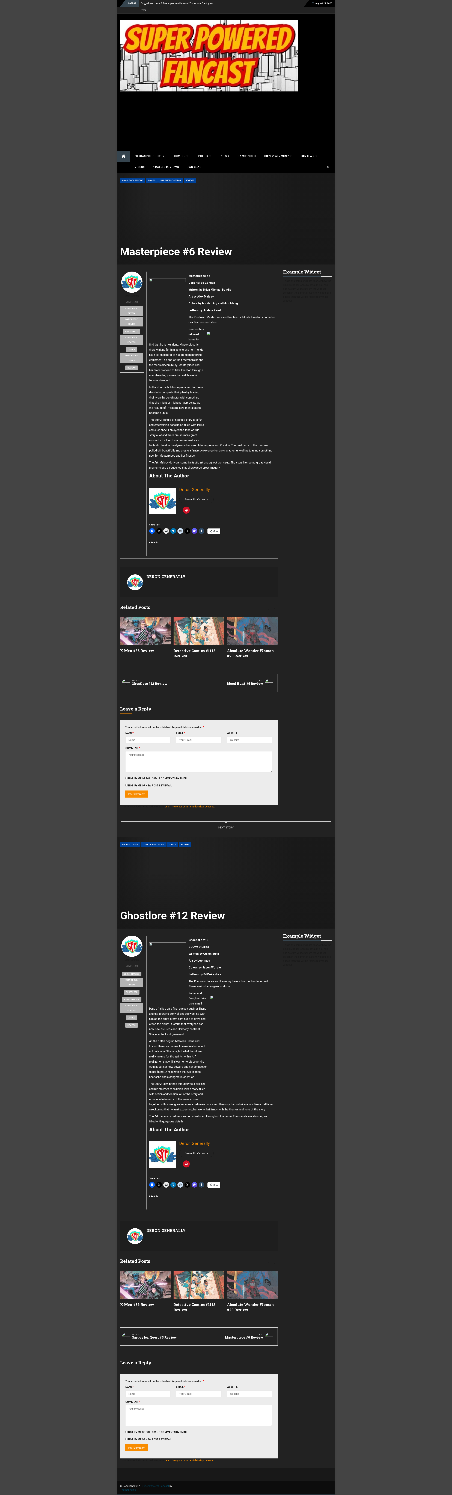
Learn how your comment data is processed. (190, 799)
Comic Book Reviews (132, 174)
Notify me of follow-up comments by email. (158, 771)
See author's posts (196, 492)
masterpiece (131, 325)
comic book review (131, 304)
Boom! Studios (130, 838)
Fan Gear (194, 160)
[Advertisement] (226, 114)
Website (232, 726)
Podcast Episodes (148, 149)
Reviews (307, 149)
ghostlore (131, 985)
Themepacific (128, 1483)
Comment (132, 741)
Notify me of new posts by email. (150, 778)
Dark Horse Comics (170, 174)
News (225, 149)
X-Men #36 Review (137, 644)
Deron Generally (132, 289)
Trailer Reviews (166, 160)
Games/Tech (246, 149)
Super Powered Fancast (155, 1479)
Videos (203, 149)
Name (129, 726)
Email (180, 726)
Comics (179, 149)
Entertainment (276, 149)
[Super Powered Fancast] (123, 149)
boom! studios (131, 967)
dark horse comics (131, 315)
